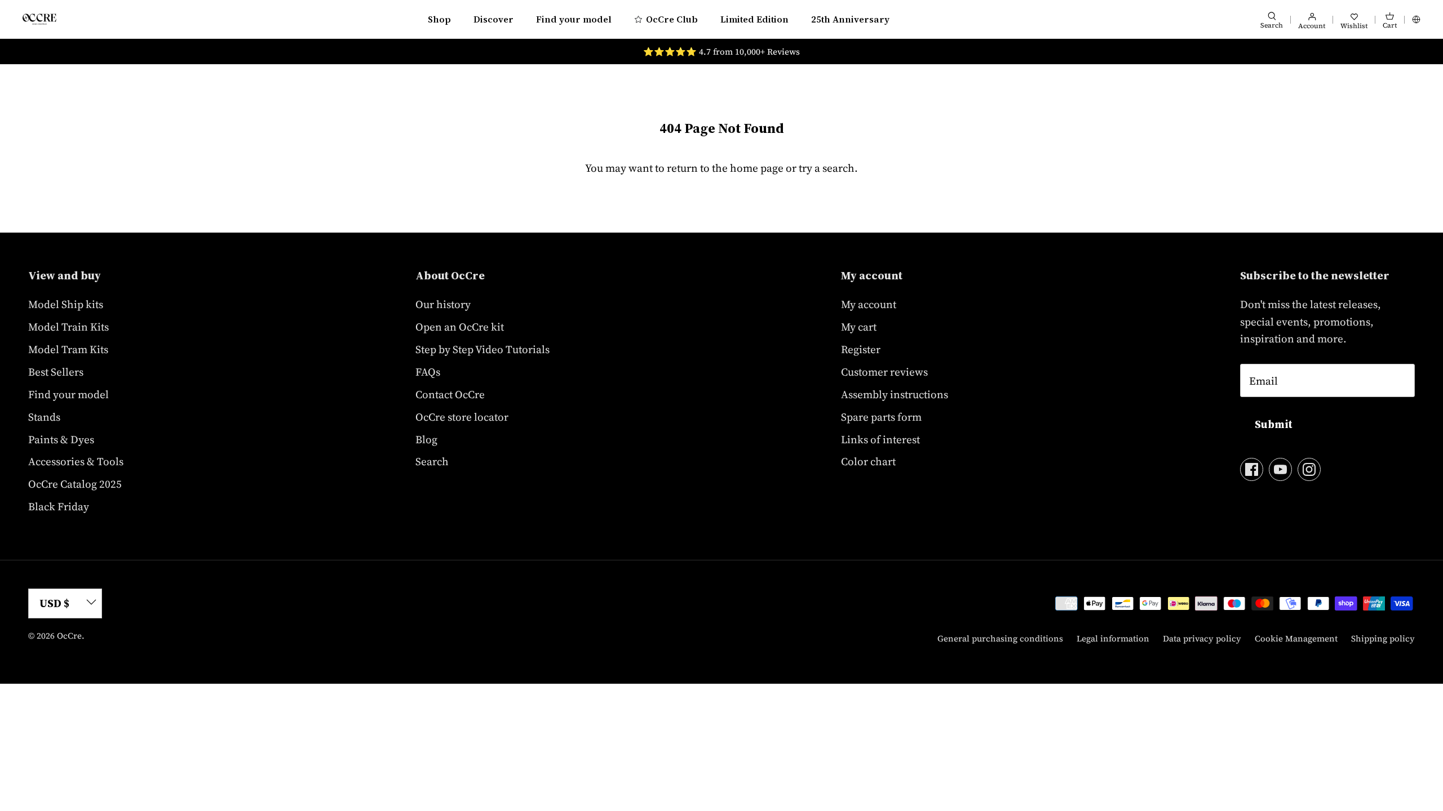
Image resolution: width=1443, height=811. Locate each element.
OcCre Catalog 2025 (75, 483)
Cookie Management (1296, 638)
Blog (426, 439)
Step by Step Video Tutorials (482, 349)
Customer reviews (884, 371)
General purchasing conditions (1000, 638)
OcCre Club (672, 19)
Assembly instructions (894, 394)
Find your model (574, 19)
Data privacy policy (1202, 638)
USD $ (54, 603)
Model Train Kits (68, 326)
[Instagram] (1309, 469)
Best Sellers (55, 371)
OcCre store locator (461, 416)
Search (432, 461)
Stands (44, 416)
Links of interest (880, 439)
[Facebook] (1251, 469)
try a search (827, 168)
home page (757, 168)
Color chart (868, 461)
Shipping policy (1383, 638)
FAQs (427, 371)
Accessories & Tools (75, 461)
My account (868, 304)
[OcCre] (39, 19)
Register (860, 349)
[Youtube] (1280, 469)
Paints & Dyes (61, 439)
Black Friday (58, 506)
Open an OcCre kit (459, 326)
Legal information (1113, 638)
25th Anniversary (850, 19)
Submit (1273, 424)
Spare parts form (881, 416)
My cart (859, 326)
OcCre (69, 635)
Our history (443, 304)
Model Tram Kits (68, 349)
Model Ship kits (65, 304)
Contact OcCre (450, 394)
